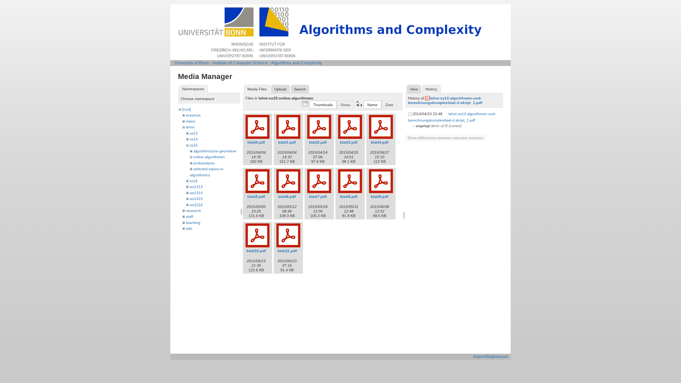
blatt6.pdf (287, 196)
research (193, 211)
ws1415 (196, 199)
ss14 (194, 139)
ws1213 (196, 187)
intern (191, 121)
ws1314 (196, 193)
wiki (189, 228)
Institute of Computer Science (240, 63)
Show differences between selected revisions (445, 138)
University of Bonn (192, 63)
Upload (280, 89)
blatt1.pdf (287, 142)
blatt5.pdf (256, 196)
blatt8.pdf (349, 196)
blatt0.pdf (256, 142)
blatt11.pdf (287, 251)
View (414, 89)
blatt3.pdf (349, 142)
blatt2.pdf (318, 142)
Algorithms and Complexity (296, 63)
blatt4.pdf (379, 142)
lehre (190, 127)
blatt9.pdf (379, 196)
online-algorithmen (209, 157)
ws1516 (196, 205)
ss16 (194, 181)
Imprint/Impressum (491, 356)
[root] (186, 109)
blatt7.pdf (318, 196)
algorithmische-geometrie (214, 151)
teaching (193, 222)
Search (300, 89)
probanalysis (204, 163)
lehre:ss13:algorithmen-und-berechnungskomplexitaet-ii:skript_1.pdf (445, 100)
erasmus (193, 115)
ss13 (194, 133)
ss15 (194, 145)
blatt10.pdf (256, 251)
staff (189, 216)
